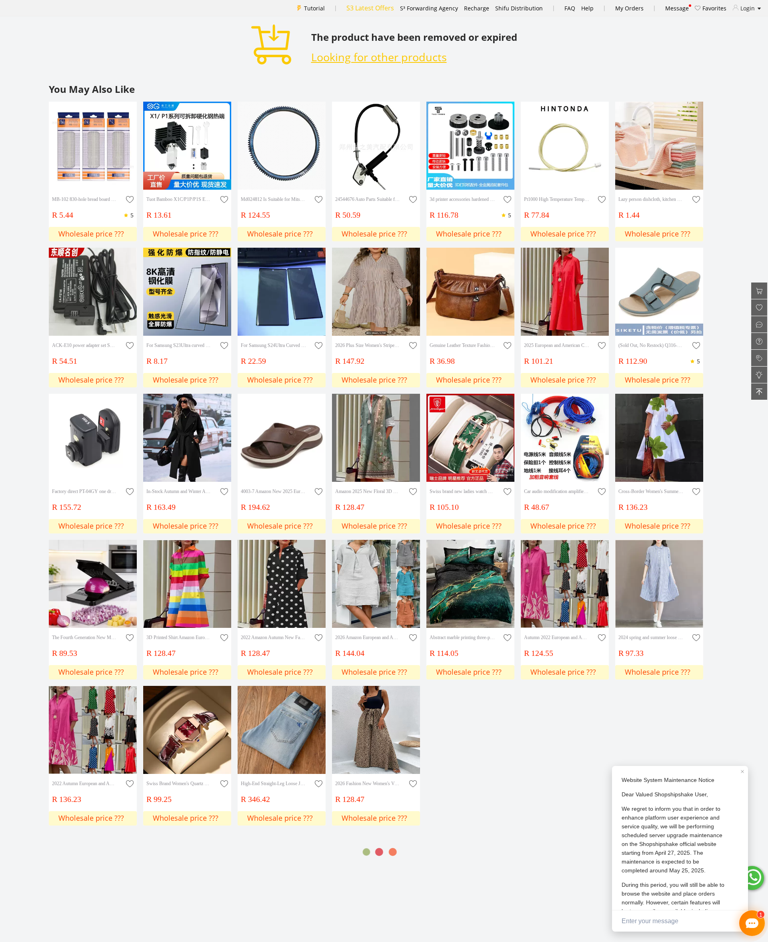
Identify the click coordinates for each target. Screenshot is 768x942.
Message (677, 8)
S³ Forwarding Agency (429, 8)
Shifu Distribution (519, 8)
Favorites (713, 8)
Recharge (476, 8)
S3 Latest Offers (370, 8)
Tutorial (314, 8)
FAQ (569, 8)
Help (587, 8)
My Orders (629, 8)
